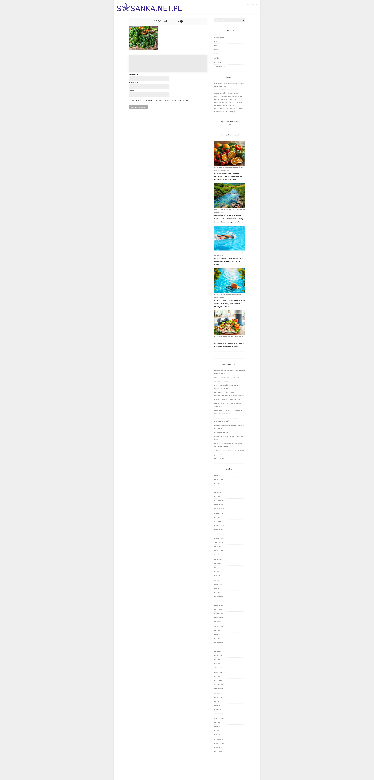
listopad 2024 (218, 505)
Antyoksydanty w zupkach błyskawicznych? (229, 451)
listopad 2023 (218, 530)
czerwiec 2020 (218, 626)
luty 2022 (217, 576)
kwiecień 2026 (218, 475)
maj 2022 (217, 567)
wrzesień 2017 (218, 685)
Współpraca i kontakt (249, 4)
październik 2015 (219, 751)
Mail (133, 82)
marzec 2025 (218, 492)
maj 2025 (217, 484)
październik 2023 (219, 534)
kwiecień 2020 (218, 634)
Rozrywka (217, 62)
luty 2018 (217, 676)
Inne (215, 45)
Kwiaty (216, 50)
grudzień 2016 (219, 718)
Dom (215, 41)
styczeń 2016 (218, 739)
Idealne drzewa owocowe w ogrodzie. (227, 399)
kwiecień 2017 (218, 705)
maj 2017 (217, 701)
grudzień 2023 (219, 525)
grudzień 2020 (219, 601)
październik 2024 (219, 509)
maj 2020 (217, 630)
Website (132, 91)
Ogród (216, 58)
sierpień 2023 (218, 542)
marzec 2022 (218, 572)
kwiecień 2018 (218, 672)
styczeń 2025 (218, 500)
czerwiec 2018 (218, 668)
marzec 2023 (218, 559)
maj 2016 (217, 722)
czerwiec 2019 (218, 655)
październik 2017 (219, 680)
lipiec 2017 (217, 693)
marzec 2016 (218, 731)
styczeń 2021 (218, 597)
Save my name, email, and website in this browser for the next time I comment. (160, 100)
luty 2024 (217, 517)
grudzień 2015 (219, 743)
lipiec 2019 (217, 651)
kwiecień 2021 (218, 584)
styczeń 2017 (218, 714)
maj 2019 (217, 659)
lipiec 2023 (217, 546)
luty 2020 (217, 638)
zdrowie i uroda (219, 66)
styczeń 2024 (218, 521)
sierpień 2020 (218, 618)
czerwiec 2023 (218, 551)
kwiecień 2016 (218, 726)
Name (134, 74)
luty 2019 (217, 664)
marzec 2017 (218, 710)
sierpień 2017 (218, 689)
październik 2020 (219, 609)
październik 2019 (219, 647)
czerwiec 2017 (218, 697)
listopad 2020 (218, 605)
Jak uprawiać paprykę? (221, 432)
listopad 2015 (218, 747)
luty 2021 (217, 592)
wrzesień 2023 (218, 538)
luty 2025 (217, 496)
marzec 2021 (218, 588)
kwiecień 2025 (218, 488)
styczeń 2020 (218, 643)
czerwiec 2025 (218, 479)
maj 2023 (217, 555)
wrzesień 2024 (218, 513)
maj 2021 (217, 580)
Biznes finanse (219, 37)
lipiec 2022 (217, 563)
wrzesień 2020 (218, 613)
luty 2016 (217, 735)
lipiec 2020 (217, 622)
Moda (216, 54)
